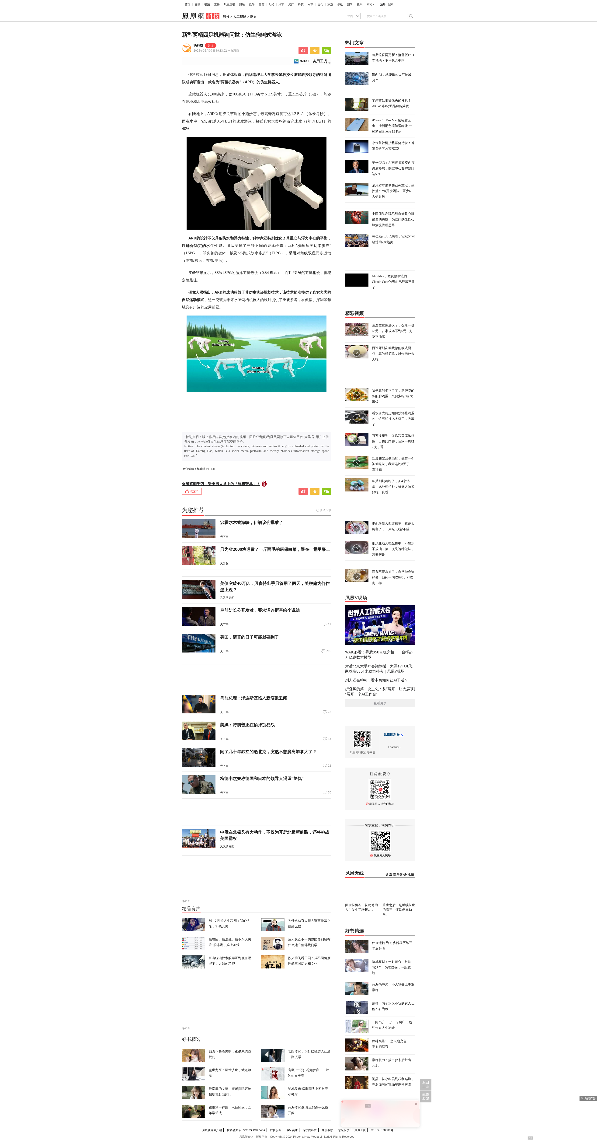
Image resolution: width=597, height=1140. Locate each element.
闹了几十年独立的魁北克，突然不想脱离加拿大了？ (268, 751)
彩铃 (403, 875)
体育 (261, 4)
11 (329, 624)
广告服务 (275, 1130)
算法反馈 (325, 510)
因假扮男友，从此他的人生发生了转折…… (361, 907)
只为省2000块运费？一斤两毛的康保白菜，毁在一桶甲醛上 (275, 549)
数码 (359, 4)
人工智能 (239, 16)
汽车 (281, 4)
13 (329, 739)
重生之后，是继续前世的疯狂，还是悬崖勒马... (398, 909)
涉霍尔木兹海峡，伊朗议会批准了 (251, 522)
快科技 (198, 45)
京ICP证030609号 (382, 1130)
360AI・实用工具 (313, 61)
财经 (242, 4)
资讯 (197, 4)
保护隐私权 (310, 1130)
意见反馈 (343, 1130)
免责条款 (327, 1130)
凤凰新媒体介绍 (212, 1130)
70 (329, 792)
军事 (310, 4)
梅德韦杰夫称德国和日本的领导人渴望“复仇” (262, 778)
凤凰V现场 (356, 597)
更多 (369, 4)
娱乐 (252, 4)
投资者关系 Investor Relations (246, 1130)
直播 (217, 4)
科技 (301, 4)
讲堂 (389, 875)
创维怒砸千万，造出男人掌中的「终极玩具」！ (221, 483)
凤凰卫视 (229, 4)
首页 (187, 4)
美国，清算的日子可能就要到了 (249, 637)
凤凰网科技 (392, 735)
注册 (383, 4)
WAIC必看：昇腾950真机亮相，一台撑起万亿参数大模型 (379, 654)
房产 (291, 4)
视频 (207, 4)
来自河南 (216, 51)
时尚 (271, 4)
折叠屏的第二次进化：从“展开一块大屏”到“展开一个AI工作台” (380, 691)
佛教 (340, 4)
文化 (320, 4)
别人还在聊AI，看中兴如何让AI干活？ (376, 680)
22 (329, 766)
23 (329, 712)
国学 (350, 4)
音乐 (396, 875)
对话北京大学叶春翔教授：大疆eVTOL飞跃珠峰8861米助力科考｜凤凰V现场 (379, 668)
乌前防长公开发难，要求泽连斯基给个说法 (260, 610)
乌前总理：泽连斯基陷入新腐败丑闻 (253, 698)
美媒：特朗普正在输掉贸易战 (247, 724)
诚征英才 (292, 1130)
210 (328, 651)
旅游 (330, 4)
